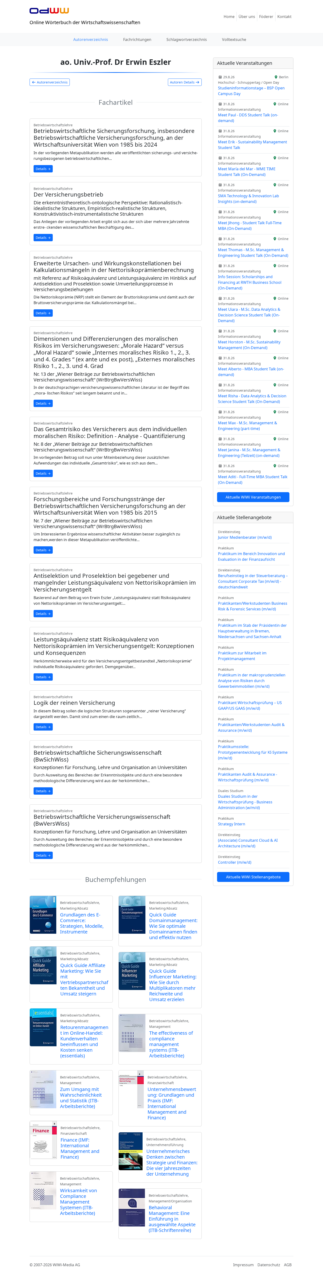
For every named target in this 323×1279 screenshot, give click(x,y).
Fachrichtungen (137, 39)
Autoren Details (183, 82)
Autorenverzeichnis (90, 39)
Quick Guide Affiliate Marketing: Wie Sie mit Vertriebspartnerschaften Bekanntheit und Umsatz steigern (84, 979)
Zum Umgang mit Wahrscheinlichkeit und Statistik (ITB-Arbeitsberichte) (81, 1097)
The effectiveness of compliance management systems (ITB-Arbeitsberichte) (171, 1044)
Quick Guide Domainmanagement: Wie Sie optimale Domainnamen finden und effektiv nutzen (173, 926)
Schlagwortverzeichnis (186, 39)
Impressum (243, 1264)
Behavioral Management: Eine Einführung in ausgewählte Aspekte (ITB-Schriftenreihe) (172, 1218)
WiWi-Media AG (66, 1264)
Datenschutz (269, 1264)
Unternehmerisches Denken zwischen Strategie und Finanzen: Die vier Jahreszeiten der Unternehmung (171, 1162)
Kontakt (284, 16)
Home (229, 16)
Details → (43, 168)
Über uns (247, 16)
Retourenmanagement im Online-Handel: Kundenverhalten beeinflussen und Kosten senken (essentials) (84, 1041)
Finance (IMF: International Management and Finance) (80, 1148)
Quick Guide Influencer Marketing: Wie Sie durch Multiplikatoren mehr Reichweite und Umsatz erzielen (172, 985)
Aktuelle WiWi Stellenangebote (253, 877)
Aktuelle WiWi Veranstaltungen (253, 497)
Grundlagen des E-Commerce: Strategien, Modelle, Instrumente (82, 923)
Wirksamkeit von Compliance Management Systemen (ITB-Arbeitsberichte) (78, 1201)
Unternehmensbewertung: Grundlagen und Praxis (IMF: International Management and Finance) (172, 1103)
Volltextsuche (234, 39)
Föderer (266, 16)
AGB (288, 1264)
